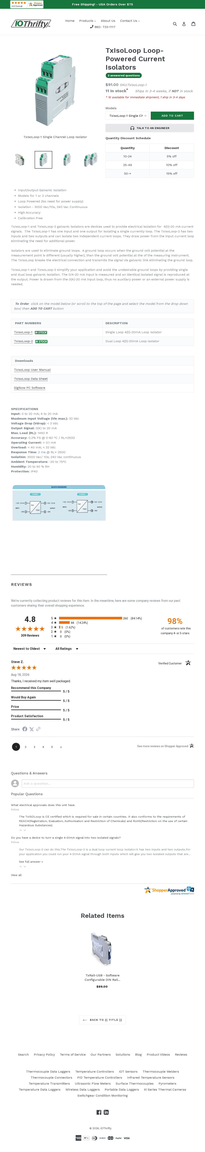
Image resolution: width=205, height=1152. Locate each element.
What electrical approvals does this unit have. (43, 805)
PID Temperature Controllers (99, 1077)
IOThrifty (106, 1128)
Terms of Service (73, 1054)
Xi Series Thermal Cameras (165, 1089)
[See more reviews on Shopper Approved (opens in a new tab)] (38, 729)
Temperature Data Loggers (39, 1089)
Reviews (181, 1054)
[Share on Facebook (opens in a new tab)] (24, 729)
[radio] (102, 618)
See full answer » (31, 861)
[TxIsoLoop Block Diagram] (59, 573)
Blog (138, 1054)
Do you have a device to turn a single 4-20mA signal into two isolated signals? (66, 837)
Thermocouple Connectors (51, 1077)
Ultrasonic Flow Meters (93, 1083)
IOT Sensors (128, 1071)
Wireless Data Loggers (82, 1089)
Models (111, 108)
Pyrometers (167, 1083)
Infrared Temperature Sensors (150, 1077)
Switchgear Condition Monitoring (102, 1095)
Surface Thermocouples (135, 1083)
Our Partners (101, 1054)
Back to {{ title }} (105, 1019)
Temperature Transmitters (49, 1083)
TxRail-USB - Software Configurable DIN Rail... (102, 977)
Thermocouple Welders (161, 1071)
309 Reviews (35, 635)
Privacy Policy (44, 1054)
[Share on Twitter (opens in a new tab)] (31, 729)
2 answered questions (124, 75)
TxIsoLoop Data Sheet (31, 379)
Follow (15, 809)
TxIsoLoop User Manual (32, 370)
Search (23, 1054)
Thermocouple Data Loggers (48, 1071)
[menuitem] (70, 21)
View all (16, 875)
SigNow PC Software (29, 388)
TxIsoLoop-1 (23, 332)
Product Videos (158, 1054)
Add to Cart (102, 986)
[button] (20, 830)
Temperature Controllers (94, 1071)
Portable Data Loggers (122, 1089)
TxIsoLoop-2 (23, 341)
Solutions (123, 1054)
